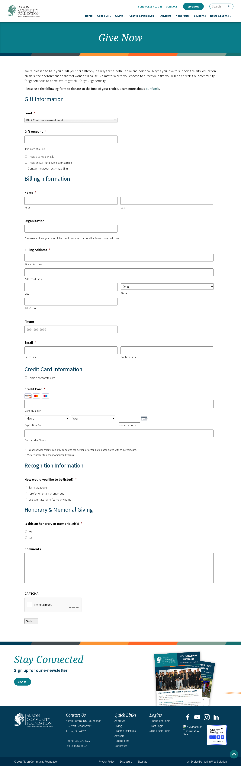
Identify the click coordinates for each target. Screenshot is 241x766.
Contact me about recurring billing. (48, 168)
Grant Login (156, 725)
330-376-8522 (82, 740)
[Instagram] (206, 717)
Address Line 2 (33, 279)
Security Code (127, 425)
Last (123, 207)
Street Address (33, 264)
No (30, 538)
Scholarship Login (159, 730)
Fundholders (121, 740)
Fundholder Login (150, 6)
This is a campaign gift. (41, 156)
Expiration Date (34, 425)
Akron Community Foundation (24, 11)
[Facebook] (187, 717)
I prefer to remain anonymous (46, 493)
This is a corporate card (41, 378)
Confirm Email (129, 357)
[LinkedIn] (216, 717)
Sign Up (22, 681)
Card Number (33, 410)
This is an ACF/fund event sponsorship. (50, 162)
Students (200, 15)
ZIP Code (30, 308)
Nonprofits (183, 15)
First (27, 207)
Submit (31, 621)
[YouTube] (197, 717)
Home (89, 15)
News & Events (219, 15)
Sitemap (142, 761)
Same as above (38, 487)
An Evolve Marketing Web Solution (207, 761)
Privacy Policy (106, 761)
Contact (171, 6)
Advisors (165, 15)
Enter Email (31, 357)
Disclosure (126, 761)
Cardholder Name (35, 440)
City (27, 293)
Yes (30, 532)
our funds (152, 88)
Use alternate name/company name (50, 499)
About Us (103, 15)
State (124, 293)
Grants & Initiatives (141, 15)
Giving (119, 15)
